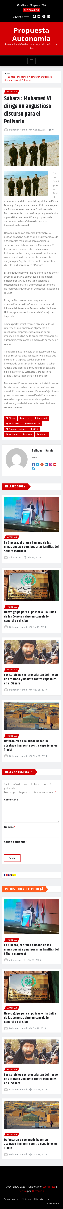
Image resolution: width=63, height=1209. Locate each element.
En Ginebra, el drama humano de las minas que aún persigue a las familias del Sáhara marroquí (31, 547)
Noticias (26, 1199)
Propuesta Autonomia (31, 34)
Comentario (11, 799)
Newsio (23, 1191)
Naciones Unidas (17, 429)
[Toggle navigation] (32, 61)
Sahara (28, 434)
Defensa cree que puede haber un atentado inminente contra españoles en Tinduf (31, 745)
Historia (38, 1199)
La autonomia (53, 1201)
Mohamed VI (33, 423)
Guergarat (42, 418)
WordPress (49, 1186)
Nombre (9, 827)
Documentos (11, 1199)
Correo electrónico (15, 841)
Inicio (7, 73)
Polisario (13, 434)
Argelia (25, 418)
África (12, 418)
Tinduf (43, 434)
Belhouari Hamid (18, 129)
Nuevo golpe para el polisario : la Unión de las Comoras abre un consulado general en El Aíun (30, 616)
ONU (35, 429)
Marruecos (14, 423)
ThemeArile (38, 1191)
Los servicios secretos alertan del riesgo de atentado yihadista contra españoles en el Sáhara (31, 679)
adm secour (15, 557)
